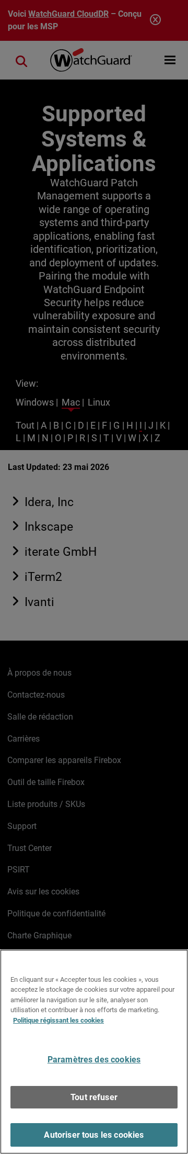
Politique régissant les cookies (58, 1020)
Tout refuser (94, 1097)
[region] (94, 1051)
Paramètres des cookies (94, 1060)
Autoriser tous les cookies (94, 1135)
